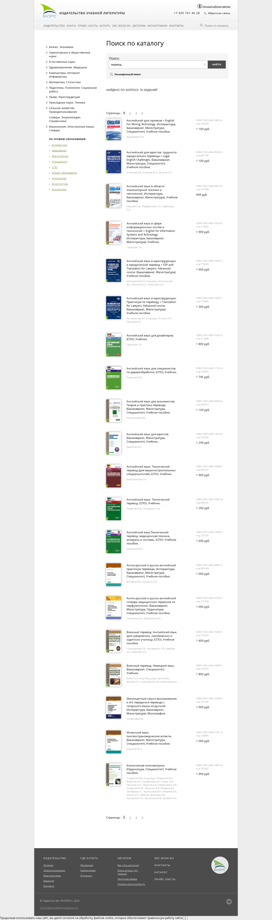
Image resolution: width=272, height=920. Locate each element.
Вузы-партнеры (52, 875)
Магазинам (86, 865)
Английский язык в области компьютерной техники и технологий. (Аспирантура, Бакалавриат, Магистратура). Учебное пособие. (152, 193)
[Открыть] (46, 47)
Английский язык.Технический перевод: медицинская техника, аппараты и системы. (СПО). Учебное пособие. (151, 537)
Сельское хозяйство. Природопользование (63, 110)
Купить (105, 25)
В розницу (86, 875)
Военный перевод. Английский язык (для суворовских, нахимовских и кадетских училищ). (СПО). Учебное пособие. (152, 637)
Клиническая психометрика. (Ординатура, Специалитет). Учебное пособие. (152, 769)
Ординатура (59, 178)
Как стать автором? (128, 865)
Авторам (139, 25)
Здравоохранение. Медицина (68, 67)
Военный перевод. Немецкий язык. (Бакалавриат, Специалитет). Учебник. (151, 669)
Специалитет (59, 161)
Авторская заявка (127, 879)
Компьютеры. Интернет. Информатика (65, 74)
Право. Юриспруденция (64, 97)
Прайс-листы (88, 25)
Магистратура (60, 156)
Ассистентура (60, 184)
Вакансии (48, 880)
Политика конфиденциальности (59, 907)
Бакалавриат (59, 150)
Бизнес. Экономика (61, 47)
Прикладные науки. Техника (67, 102)
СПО (54, 167)
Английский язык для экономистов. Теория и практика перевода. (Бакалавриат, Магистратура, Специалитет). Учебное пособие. (151, 406)
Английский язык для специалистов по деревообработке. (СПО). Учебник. (152, 370)
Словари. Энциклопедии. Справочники (65, 119)
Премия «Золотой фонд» (131, 884)
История (48, 865)
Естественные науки (62, 62)
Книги (71, 25)
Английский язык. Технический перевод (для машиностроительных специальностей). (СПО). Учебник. (151, 470)
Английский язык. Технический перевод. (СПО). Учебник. (148, 501)
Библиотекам (87, 870)
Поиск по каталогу (217, 25)
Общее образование (64, 172)
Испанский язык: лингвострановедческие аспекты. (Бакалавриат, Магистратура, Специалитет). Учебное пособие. (149, 738)
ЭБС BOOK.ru (121, 25)
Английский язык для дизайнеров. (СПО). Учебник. (150, 337)
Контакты (176, 25)
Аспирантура (59, 145)
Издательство (54, 25)
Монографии (157, 25)
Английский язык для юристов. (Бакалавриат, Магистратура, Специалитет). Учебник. (148, 437)
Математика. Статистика (65, 82)
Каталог (161, 872)
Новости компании (54, 870)
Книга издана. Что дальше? (127, 872)
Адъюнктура (59, 189)
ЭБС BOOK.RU (164, 858)
